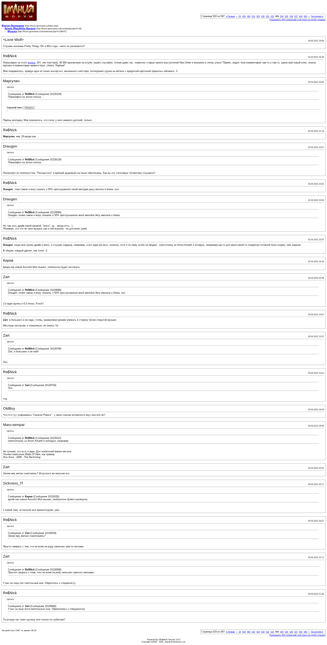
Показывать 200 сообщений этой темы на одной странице (297, 20)
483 (248, 16)
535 (286, 16)
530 (263, 16)
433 (244, 16)
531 (267, 16)
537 (296, 16)
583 (305, 16)
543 (300, 16)
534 (281, 16)
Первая (230, 16)
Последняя (317, 16)
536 (291, 16)
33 (240, 16)
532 (272, 16)
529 (258, 16)
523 (253, 16)
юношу (31, 62)
